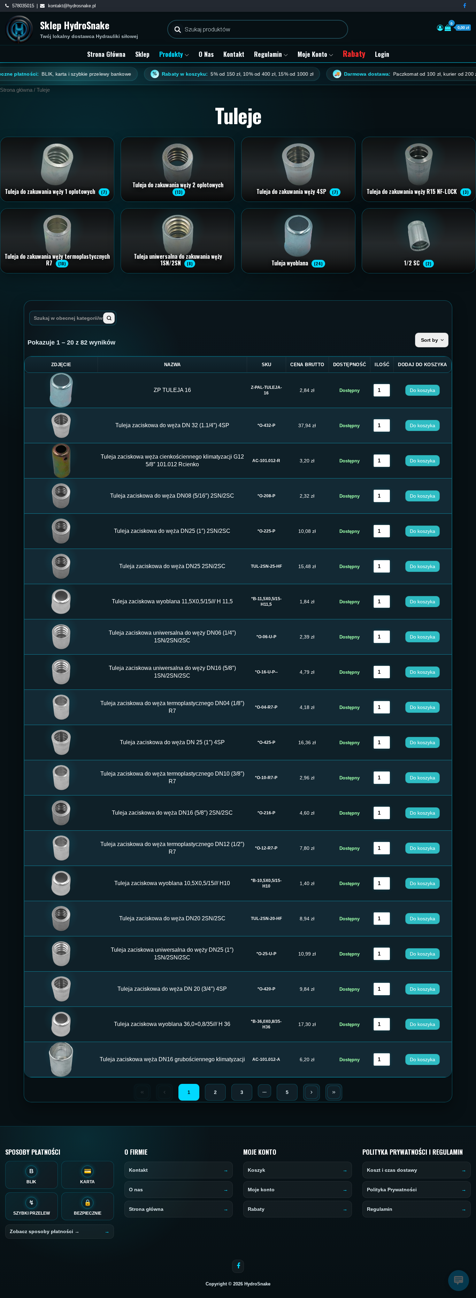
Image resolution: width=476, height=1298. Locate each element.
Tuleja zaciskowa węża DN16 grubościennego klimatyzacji (172, 1059)
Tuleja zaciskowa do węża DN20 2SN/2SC (172, 918)
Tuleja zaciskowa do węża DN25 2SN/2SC (172, 566)
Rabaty (354, 53)
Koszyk (256, 1170)
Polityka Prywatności (392, 1189)
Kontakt (233, 54)
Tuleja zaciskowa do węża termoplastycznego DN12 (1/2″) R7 (172, 848)
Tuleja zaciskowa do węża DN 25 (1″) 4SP (172, 742)
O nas (206, 54)
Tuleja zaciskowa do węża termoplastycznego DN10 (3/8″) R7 (172, 777)
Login (382, 54)
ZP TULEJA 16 (172, 390)
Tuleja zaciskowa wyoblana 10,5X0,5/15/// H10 (172, 883)
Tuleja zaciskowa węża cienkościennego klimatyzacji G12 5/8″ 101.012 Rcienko (172, 460)
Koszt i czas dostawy (392, 1170)
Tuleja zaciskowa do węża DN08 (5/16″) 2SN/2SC (172, 496)
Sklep (142, 54)
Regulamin (268, 54)
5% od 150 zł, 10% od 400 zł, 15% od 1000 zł (200, 74)
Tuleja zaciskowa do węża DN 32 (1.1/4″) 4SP (172, 425)
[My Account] (440, 27)
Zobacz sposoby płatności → (44, 1231)
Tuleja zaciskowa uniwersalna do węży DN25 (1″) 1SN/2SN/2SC (172, 953)
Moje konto (312, 54)
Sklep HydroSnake (74, 25)
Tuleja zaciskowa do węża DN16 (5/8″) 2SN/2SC (172, 813)
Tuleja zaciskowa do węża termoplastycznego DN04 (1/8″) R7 (172, 707)
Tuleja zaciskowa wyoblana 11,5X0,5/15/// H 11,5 (172, 601)
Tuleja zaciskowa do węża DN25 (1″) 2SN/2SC (172, 531)
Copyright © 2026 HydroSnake (238, 1283)
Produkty (171, 54)
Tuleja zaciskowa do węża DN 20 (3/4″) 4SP (172, 989)
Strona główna (106, 54)
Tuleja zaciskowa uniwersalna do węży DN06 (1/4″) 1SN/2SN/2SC (172, 636)
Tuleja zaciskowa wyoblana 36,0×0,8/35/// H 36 (172, 1024)
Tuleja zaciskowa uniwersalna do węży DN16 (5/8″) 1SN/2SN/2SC (172, 672)
